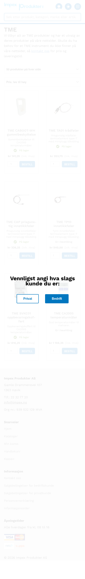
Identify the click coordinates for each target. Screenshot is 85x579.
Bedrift (57, 298)
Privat (27, 298)
